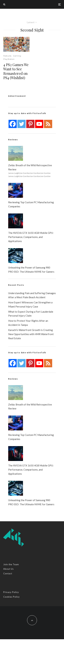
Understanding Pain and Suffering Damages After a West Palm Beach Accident (32, 295)
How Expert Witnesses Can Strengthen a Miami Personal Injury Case (30, 304)
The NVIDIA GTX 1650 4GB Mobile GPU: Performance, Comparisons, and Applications (30, 237)
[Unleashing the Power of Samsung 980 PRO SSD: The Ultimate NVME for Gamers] (15, 255)
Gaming (17, 56)
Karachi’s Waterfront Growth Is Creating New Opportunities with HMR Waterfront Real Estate (31, 334)
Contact (7, 573)
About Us (8, 569)
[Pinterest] (30, 124)
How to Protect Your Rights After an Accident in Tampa (28, 322)
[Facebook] (13, 124)
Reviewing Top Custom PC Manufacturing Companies (31, 204)
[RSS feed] (48, 124)
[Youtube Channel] (39, 124)
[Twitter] (21, 124)
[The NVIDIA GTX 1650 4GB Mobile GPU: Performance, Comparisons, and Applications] (15, 220)
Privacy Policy (11, 592)
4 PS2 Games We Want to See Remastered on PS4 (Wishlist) (16, 71)
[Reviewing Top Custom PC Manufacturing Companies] (15, 190)
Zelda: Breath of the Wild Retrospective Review (30, 167)
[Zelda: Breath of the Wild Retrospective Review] (15, 153)
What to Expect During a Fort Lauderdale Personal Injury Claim (30, 313)
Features (7, 56)
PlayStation (8, 59)
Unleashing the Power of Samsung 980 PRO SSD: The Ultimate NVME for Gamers (31, 269)
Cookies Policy (11, 596)
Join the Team (11, 564)
